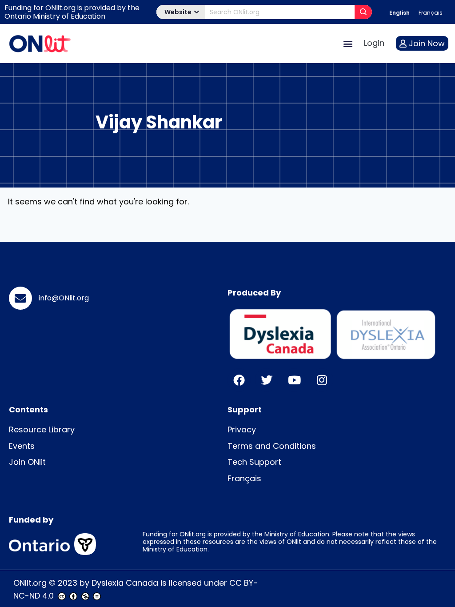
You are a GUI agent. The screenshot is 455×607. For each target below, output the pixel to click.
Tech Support (254, 461)
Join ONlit (27, 461)
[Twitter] (266, 379)
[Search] (363, 12)
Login (374, 42)
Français (244, 478)
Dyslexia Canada (125, 582)
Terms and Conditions (272, 445)
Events (22, 445)
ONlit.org (30, 582)
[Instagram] (321, 379)
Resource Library (42, 429)
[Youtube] (294, 379)
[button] (347, 43)
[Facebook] (239, 379)
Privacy (242, 429)
